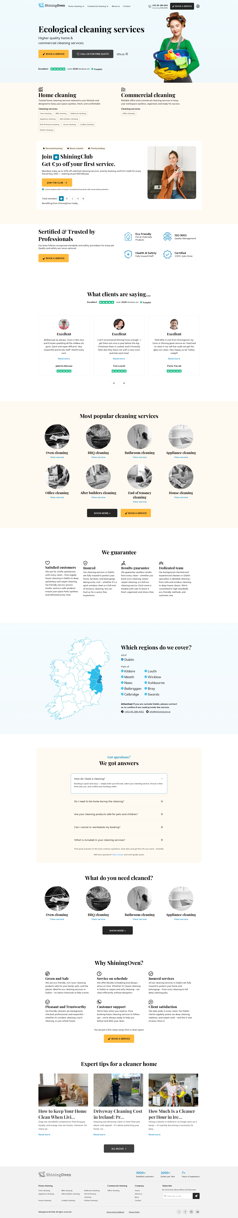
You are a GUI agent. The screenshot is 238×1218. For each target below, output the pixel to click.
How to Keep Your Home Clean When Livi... (62, 1114)
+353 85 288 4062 (160, 5)
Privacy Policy (134, 1212)
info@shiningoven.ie (159, 711)
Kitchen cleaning (46, 130)
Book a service (54, 258)
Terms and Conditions (115, 1212)
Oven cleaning (46, 113)
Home (137, 1190)
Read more (64, 358)
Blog (137, 1197)
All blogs (117, 1148)
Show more (101, 513)
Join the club (55, 182)
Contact (126, 6)
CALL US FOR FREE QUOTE (94, 54)
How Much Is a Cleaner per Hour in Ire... (172, 1114)
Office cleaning (129, 113)
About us (116, 6)
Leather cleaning (87, 124)
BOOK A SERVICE (183, 6)
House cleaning (69, 124)
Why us (121, 54)
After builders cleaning (69, 119)
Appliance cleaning (48, 119)
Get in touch (118, 854)
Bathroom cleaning (78, 113)
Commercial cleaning (96, 6)
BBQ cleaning (61, 113)
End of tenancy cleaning (49, 124)
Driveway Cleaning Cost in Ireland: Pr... (118, 1114)
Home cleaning (75, 6)
